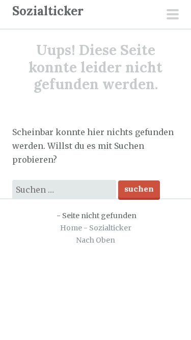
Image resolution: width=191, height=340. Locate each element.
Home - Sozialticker (95, 227)
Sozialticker (48, 11)
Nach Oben (95, 240)
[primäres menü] (173, 15)
